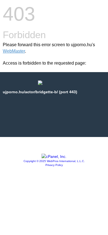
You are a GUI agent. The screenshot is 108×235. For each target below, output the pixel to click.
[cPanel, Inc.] (54, 156)
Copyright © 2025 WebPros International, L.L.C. (54, 161)
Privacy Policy (54, 165)
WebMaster (14, 51)
